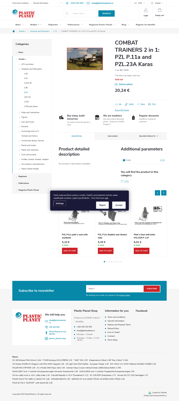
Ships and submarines (30, 112)
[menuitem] (19, 25)
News (20, 52)
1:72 (26, 92)
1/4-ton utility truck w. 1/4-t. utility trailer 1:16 (31, 375)
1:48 (26, 87)
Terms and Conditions (20, 3)
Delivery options (126, 84)
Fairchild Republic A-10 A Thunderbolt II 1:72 (69, 375)
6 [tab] (116, 261)
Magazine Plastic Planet (28, 190)
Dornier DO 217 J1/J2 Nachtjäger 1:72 (132, 375)
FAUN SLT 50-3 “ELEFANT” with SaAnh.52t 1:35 (32, 383)
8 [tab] (121, 261)
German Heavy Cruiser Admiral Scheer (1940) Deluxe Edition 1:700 (93, 368)
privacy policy (124, 295)
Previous (157, 192)
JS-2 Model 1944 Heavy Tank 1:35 (51, 368)
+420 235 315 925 (84, 327)
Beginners (22, 176)
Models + (22, 59)
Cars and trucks (27, 122)
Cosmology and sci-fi (30, 131)
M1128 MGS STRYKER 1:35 (23, 368)
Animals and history (29, 136)
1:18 (26, 73)
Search (106, 13)
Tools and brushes (28, 154)
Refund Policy (113, 328)
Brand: (122, 110)
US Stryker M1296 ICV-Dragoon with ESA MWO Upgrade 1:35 (38, 364)
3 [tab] (109, 261)
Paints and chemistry (30, 150)
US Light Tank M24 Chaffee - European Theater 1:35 (87, 364)
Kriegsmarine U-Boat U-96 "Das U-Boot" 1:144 (108, 360)
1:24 (26, 78)
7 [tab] (118, 261)
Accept (118, 205)
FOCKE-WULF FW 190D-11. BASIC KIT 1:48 (30, 379)
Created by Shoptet (159, 392)
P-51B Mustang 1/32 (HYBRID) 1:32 (57, 360)
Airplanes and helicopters (31, 69)
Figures (24, 117)
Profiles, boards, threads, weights (35, 159)
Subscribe (152, 288)
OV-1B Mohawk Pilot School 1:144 (26, 360)
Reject (102, 205)
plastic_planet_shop (57, 338)
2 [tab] (106, 261)
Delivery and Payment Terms (119, 324)
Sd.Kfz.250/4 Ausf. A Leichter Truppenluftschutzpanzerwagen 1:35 (106, 371)
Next (163, 192)
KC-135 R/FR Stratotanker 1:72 (103, 375)
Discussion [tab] (113, 136)
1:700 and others (31, 106)
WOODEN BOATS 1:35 (60, 379)
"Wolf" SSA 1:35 (81, 360)
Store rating (112, 340)
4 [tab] (111, 261)
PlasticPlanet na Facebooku (57, 332)
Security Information (40, 3)
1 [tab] (104, 261)
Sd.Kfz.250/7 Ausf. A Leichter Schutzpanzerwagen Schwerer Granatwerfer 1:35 (45, 371)
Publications (23, 183)
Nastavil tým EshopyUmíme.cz (155, 395)
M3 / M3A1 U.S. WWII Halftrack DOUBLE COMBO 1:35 (133, 364)
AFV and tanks (27, 64)
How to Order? (114, 332)
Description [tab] (77, 136)
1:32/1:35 (28, 83)
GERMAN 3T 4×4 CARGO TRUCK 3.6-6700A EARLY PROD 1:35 (98, 379)
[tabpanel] (77, 228)
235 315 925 (54, 327)
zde (106, 198)
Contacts (111, 336)
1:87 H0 (27, 97)
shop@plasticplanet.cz (57, 321)
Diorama (24, 126)
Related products (147, 136)
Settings (60, 203)
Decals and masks (28, 145)
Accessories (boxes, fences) (32, 140)
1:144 (26, 101)
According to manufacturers (32, 164)
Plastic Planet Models (30, 169)
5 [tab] (114, 261)
